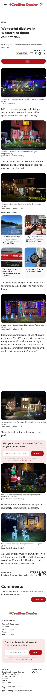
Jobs (4, 632)
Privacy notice (25, 460)
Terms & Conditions (10, 624)
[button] (5, 4)
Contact (5, 626)
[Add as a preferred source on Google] (22, 53)
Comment (38, 599)
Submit (37, 453)
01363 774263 (16, 687)
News (3, 22)
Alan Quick (8, 45)
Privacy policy (8, 629)
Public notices (8, 634)
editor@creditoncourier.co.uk (19, 691)
